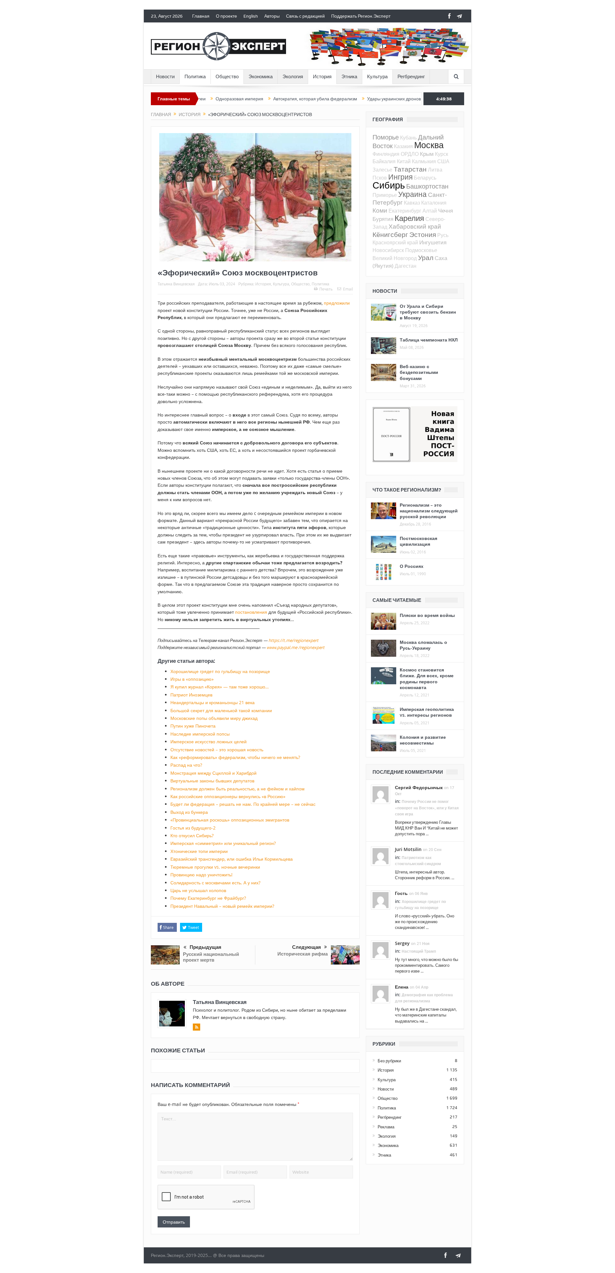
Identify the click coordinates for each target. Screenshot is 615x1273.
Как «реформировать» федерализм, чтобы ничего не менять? (235, 757)
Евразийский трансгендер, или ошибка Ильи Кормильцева (231, 859)
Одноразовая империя (203, 98)
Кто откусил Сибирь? (192, 835)
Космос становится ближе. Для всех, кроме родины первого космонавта (427, 678)
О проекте (226, 16)
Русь (442, 235)
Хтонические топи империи (199, 851)
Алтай (429, 210)
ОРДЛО (410, 153)
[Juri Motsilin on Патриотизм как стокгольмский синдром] (381, 856)
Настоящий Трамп (419, 951)
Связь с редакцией (305, 16)
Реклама (386, 1127)
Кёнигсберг (390, 234)
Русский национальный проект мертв (211, 957)
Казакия (403, 146)
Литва (435, 169)
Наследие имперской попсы (200, 734)
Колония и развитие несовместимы (423, 740)
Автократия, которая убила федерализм (279, 98)
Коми (380, 210)
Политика (195, 77)
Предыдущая (205, 947)
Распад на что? (186, 765)
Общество (227, 77)
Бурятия (383, 219)
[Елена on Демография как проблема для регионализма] (381, 993)
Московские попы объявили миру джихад (214, 718)
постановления (251, 612)
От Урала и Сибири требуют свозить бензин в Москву (428, 312)
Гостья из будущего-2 (193, 828)
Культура (377, 77)
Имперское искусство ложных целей (208, 741)
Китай (404, 161)
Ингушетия (433, 242)
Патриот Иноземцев (191, 695)
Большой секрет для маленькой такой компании (221, 710)
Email (348, 288)
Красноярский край (395, 242)
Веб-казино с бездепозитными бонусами (419, 372)
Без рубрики (389, 1061)
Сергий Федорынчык (419, 787)
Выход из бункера (189, 812)
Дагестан (405, 265)
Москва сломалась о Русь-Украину (423, 645)
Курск (441, 153)
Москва (429, 145)
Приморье (385, 194)
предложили (337, 303)
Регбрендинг (411, 77)
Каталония (434, 202)
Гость (401, 893)
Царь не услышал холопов (198, 890)
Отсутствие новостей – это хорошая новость (216, 749)
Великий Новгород (395, 258)
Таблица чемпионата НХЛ (429, 340)
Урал (425, 257)
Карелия (409, 218)
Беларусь (425, 177)
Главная (200, 16)
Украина (412, 194)
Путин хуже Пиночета (193, 726)
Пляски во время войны (427, 615)
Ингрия (400, 177)
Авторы (272, 16)
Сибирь (389, 185)
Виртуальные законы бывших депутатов (212, 781)
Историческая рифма (302, 953)
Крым (427, 153)
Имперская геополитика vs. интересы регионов (427, 712)
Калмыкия (424, 161)
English (250, 16)
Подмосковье (421, 250)
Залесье (382, 169)
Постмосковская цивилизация (418, 541)
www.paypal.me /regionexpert (295, 647)
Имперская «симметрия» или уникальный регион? (223, 843)
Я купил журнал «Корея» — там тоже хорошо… (219, 687)
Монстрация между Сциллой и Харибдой (213, 773)
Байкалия (384, 161)
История (322, 77)
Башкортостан (427, 186)
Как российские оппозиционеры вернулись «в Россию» (227, 796)
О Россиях (411, 566)
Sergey (402, 943)
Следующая (306, 947)
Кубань (408, 137)
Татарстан (410, 168)
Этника (349, 77)
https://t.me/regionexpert (293, 640)
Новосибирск (388, 250)
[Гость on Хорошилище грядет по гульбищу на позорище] (381, 900)
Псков (380, 177)
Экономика (261, 77)
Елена (401, 987)
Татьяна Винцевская (176, 283)
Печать (325, 288)
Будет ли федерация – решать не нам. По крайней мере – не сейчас (243, 804)
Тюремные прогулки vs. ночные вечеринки (215, 867)
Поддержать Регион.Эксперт (360, 16)
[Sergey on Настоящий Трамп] (381, 949)
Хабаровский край (415, 226)
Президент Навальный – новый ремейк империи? (222, 906)
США (443, 161)
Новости (165, 77)
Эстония (422, 234)
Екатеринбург (405, 210)
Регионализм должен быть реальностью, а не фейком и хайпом (237, 789)
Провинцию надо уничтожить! (201, 875)
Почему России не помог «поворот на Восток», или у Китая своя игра (427, 807)
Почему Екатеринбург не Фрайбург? (208, 898)
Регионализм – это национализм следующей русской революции (429, 510)
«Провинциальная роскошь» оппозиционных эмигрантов (229, 820)
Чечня (445, 210)
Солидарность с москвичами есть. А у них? (215, 883)
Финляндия (386, 153)
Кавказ (412, 202)
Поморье (386, 137)
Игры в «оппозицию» (192, 679)
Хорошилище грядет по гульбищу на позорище (220, 671)
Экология (293, 77)
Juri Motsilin (408, 849)
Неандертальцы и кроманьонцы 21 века (212, 702)
